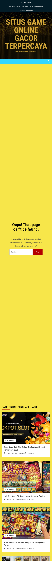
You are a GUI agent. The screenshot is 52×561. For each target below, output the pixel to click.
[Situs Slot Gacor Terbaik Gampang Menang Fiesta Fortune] (26, 523)
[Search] (48, 61)
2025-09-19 (30, 549)
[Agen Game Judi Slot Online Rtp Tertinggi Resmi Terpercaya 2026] (26, 428)
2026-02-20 (30, 453)
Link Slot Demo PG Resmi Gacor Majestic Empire (24, 496)
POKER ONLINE (36, 6)
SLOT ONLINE (22, 6)
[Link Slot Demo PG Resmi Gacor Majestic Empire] (26, 477)
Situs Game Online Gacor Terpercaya (26, 34)
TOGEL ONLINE (26, 10)
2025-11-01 (30, 500)
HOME (12, 6)
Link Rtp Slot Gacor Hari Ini (15, 453)
